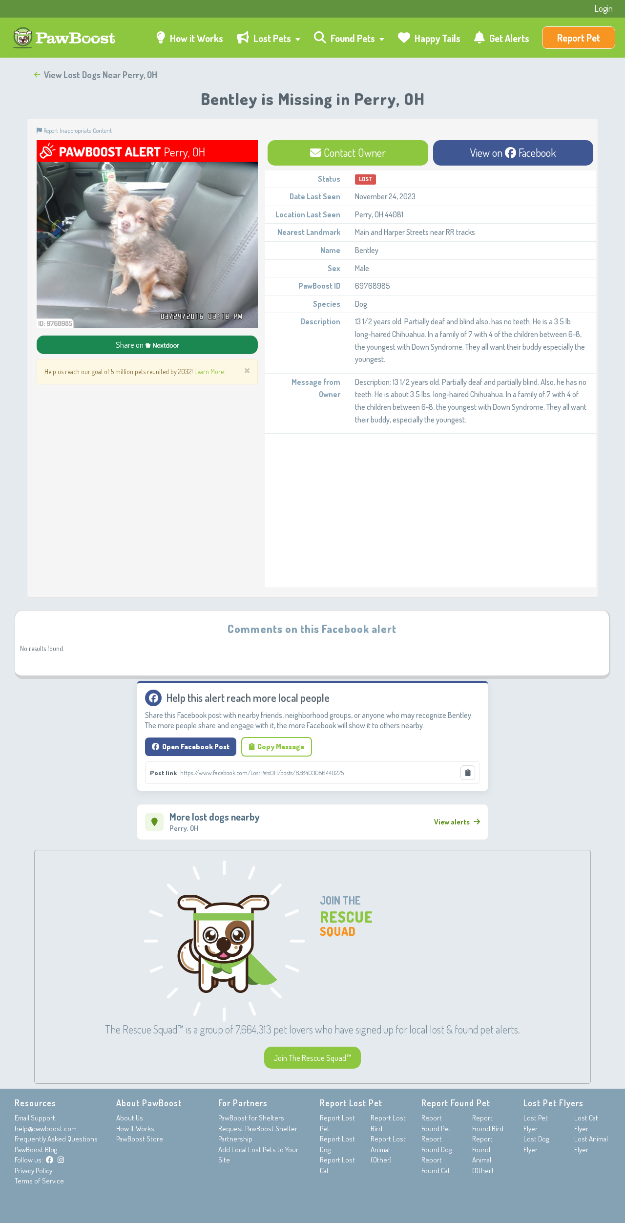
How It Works (135, 1128)
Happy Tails (436, 38)
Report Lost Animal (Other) (388, 1149)
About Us (129, 1117)
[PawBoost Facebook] (49, 1159)
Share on (130, 344)
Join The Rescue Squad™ (312, 1058)
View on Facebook (513, 152)
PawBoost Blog (36, 1149)
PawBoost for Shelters (251, 1117)
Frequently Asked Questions (56, 1138)
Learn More (209, 371)
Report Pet (578, 37)
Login (603, 8)
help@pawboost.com (46, 1128)
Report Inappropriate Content (77, 130)
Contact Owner (353, 152)
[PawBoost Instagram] (61, 1159)
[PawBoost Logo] (65, 38)
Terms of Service (39, 1180)
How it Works (195, 38)
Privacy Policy (33, 1170)
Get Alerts (508, 38)
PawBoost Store (139, 1138)
